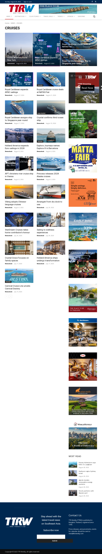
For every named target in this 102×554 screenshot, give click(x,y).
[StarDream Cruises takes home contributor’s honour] (19, 220)
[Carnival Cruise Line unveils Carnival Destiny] (19, 276)
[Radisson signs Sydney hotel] (73, 473)
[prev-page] (6, 296)
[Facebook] (92, 1)
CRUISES (11, 54)
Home (7, 23)
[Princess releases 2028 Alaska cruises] (51, 163)
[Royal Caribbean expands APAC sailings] (46, 49)
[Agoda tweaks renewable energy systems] (73, 482)
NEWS (13, 23)
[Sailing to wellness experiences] (51, 220)
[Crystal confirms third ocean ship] (51, 107)
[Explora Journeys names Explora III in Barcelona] (51, 135)
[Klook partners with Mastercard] (73, 493)
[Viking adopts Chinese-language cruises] (19, 192)
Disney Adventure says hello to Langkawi (87, 464)
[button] (94, 16)
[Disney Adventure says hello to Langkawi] (73, 465)
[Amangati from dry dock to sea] (51, 192)
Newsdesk (8, 95)
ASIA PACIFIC (41, 113)
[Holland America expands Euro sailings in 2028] (19, 135)
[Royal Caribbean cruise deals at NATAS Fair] (78, 41)
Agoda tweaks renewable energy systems (85, 482)
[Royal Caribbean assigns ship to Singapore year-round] (78, 58)
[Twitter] (95, 1)
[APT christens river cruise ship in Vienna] (19, 163)
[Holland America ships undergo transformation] (51, 248)
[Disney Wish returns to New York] (18, 49)
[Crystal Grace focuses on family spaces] (19, 248)
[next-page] (10, 296)
